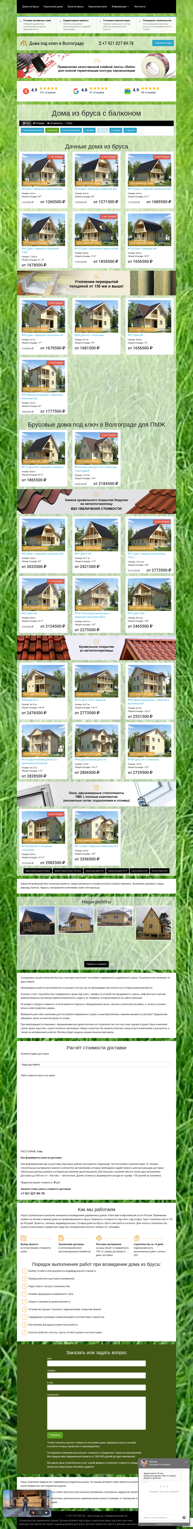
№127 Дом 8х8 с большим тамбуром (42, 467)
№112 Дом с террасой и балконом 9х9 (96, 846)
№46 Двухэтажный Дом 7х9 (90, 759)
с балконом (52, 130)
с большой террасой (71, 130)
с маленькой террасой (32, 130)
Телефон (51, 1370)
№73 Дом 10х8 (136, 613)
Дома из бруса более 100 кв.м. (68, 871)
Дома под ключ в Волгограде (56, 43)
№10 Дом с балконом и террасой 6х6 (96, 189)
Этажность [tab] (56, 123)
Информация (119, 6)
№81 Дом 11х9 (83, 553)
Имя (49, 1358)
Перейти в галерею (96, 964)
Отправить (54, 1435)
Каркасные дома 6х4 (95, 871)
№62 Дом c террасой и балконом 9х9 (42, 553)
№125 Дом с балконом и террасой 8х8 (96, 248)
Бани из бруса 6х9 (160, 871)
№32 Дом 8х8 (29, 613)
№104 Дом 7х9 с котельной (143, 759)
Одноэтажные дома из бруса (37, 871)
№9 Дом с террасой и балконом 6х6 (42, 189)
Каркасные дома (53, 6)
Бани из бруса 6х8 (139, 871)
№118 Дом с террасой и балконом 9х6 (149, 189)
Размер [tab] (39, 123)
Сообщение (53, 1394)
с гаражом (115, 130)
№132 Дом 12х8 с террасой (90, 700)
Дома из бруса (30, 6)
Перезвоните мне (163, 43)
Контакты (140, 6)
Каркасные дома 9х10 (117, 871)
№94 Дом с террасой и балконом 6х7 (42, 335)
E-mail (50, 1382)
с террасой (130, 130)
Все (70, 123)
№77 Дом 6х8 (135, 335)
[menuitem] (30, 6)
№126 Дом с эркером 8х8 (142, 248)
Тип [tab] (27, 123)
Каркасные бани (97, 6)
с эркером (89, 130)
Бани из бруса (76, 6)
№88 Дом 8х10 (30, 700)
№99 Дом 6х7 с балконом (89, 335)
